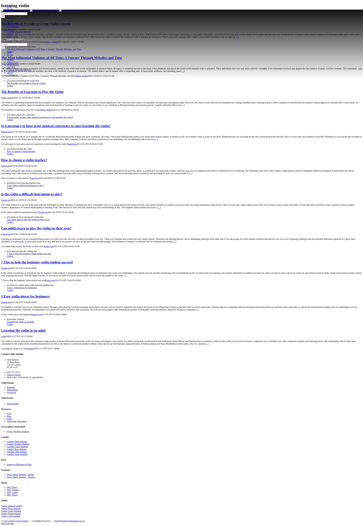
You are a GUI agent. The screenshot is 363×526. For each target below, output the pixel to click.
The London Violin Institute (15, 521)
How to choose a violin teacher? (21, 151)
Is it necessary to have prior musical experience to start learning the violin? (40, 117)
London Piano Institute (17, 441)
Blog (9, 416)
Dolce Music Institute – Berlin (20, 474)
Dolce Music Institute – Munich (21, 477)
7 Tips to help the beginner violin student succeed (29, 254)
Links (9, 419)
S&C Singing (13, 490)
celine (3, 336)
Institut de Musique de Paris (19, 464)
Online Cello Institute (10, 516)
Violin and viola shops (17, 421)
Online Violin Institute (11, 513)
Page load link (7, 523)
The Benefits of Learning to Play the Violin (26, 83)
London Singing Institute (18, 444)
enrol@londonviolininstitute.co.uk (69, 521)
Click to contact (14, 375)
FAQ (9, 413)
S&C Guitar (12, 492)
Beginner (11, 387)
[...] (183, 105)
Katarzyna (5, 132)
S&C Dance (12, 495)
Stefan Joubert (7, 98)
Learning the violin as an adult (20, 322)
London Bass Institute (16, 449)
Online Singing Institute (11, 506)
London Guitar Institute (17, 446)
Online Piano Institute (11, 508)
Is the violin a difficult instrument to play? (25, 185)
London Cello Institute (17, 452)
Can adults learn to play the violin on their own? (28, 219)
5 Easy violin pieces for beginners (22, 287)
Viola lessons (13, 403)
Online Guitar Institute (11, 511)
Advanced (11, 392)
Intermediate (12, 390)
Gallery (10, 86)
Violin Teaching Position (18, 431)
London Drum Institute (17, 454)
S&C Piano (12, 487)
